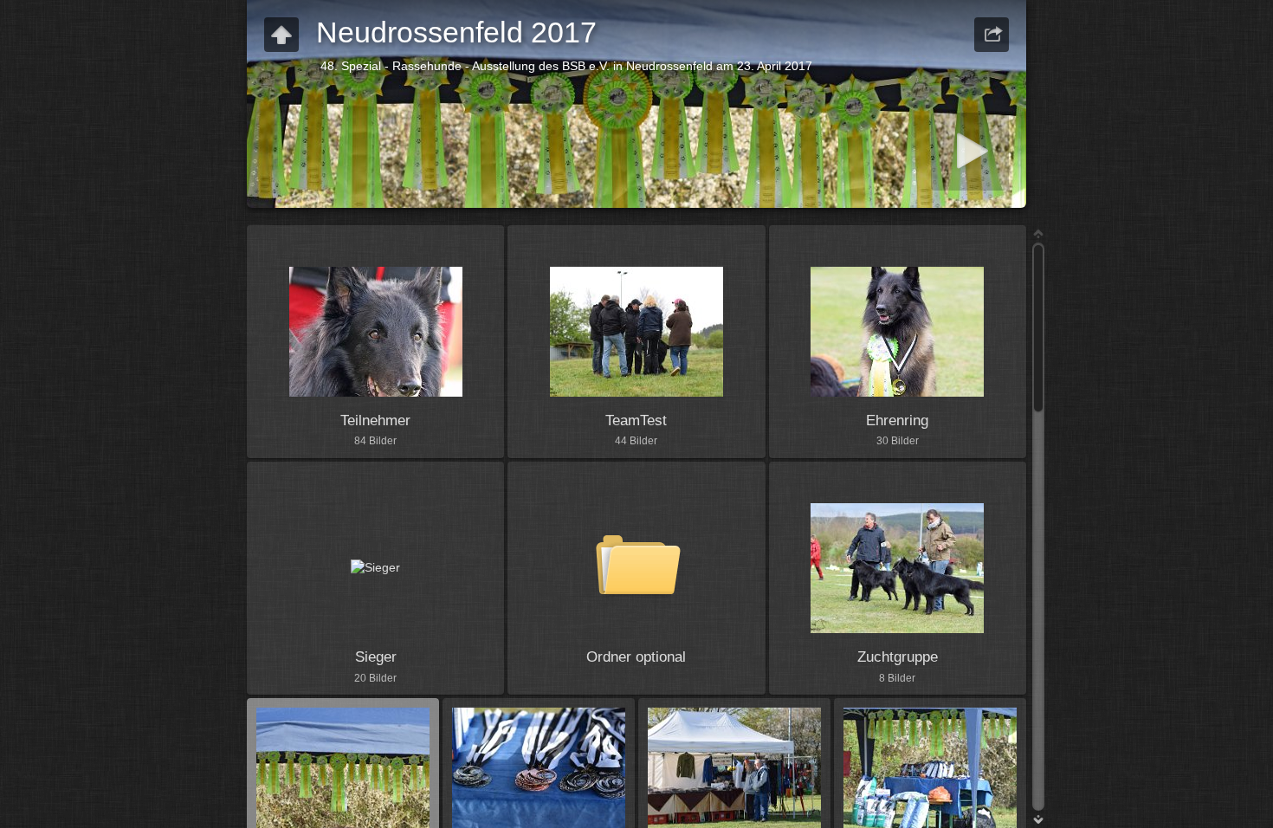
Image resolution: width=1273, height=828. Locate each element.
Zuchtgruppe (897, 657)
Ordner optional (636, 657)
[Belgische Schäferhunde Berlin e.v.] (281, 34)
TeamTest (636, 420)
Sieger (376, 657)
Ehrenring (897, 420)
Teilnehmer (375, 420)
